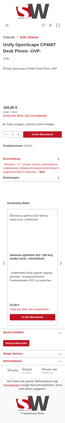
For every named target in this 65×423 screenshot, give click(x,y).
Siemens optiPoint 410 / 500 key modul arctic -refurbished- (31, 257)
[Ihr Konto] (50, 25)
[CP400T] (32, 84)
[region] (32, 84)
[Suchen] (43, 25)
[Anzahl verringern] (6, 134)
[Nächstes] (61, 263)
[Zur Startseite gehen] (32, 12)
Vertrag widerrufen (16, 343)
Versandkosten (11, 385)
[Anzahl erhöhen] (18, 134)
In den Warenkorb (42, 134)
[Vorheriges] (4, 263)
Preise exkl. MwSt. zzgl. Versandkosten (25, 115)
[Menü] (7, 25)
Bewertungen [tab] (11, 177)
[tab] (31, 165)
